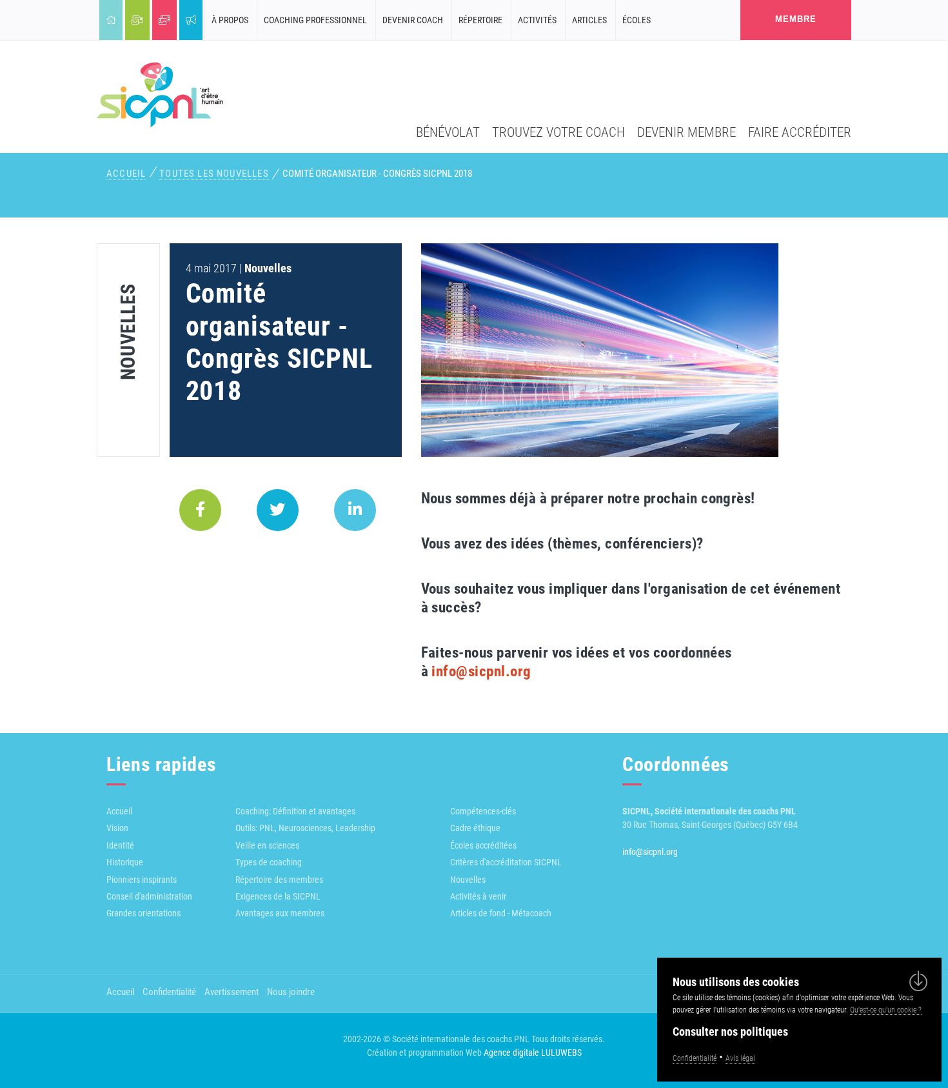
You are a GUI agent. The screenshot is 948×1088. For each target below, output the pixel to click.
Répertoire (480, 20)
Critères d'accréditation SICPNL (506, 862)
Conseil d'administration (149, 896)
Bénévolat (448, 132)
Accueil (126, 173)
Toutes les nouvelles (213, 173)
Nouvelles (468, 879)
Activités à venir (478, 896)
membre (795, 19)
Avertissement (231, 992)
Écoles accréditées (483, 845)
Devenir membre (686, 132)
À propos (230, 20)
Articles (589, 20)
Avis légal (740, 1058)
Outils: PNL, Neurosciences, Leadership (305, 828)
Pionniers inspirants (141, 879)
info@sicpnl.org (481, 671)
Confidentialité (169, 992)
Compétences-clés (483, 811)
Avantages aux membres (279, 913)
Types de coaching (268, 862)
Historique (124, 862)
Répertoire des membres (279, 879)
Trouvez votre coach (558, 132)
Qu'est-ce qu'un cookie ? (886, 1009)
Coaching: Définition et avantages (295, 811)
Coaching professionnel (315, 20)
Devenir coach (412, 20)
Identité (120, 845)
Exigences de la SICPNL (278, 896)
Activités (537, 20)
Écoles (636, 20)
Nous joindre (291, 992)
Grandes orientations (143, 913)
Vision (117, 828)
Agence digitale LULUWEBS (533, 1052)
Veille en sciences (267, 845)
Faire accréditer (799, 132)
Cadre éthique (475, 828)
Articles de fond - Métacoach (500, 913)
